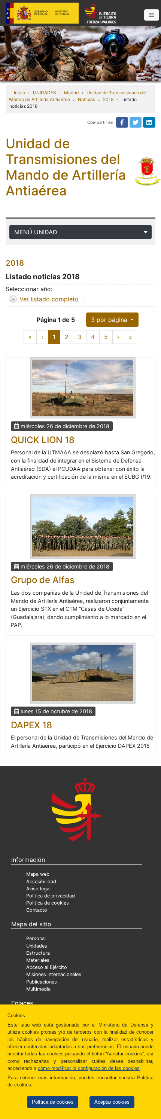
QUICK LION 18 (43, 440)
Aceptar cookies (112, 1102)
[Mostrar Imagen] (83, 387)
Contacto (36, 910)
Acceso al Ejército (46, 967)
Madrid (71, 92)
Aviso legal (38, 888)
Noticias (86, 99)
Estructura (38, 953)
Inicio (19, 92)
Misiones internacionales (53, 974)
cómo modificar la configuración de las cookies (89, 1068)
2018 (108, 99)
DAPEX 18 (31, 725)
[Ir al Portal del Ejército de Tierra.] (80, 53)
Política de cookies (52, 1102)
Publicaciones (41, 982)
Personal (36, 938)
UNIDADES (44, 92)
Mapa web (37, 874)
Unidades (36, 946)
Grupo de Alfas (43, 579)
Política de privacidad (50, 896)
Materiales (37, 960)
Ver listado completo (49, 299)
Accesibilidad (41, 881)
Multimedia (38, 989)
